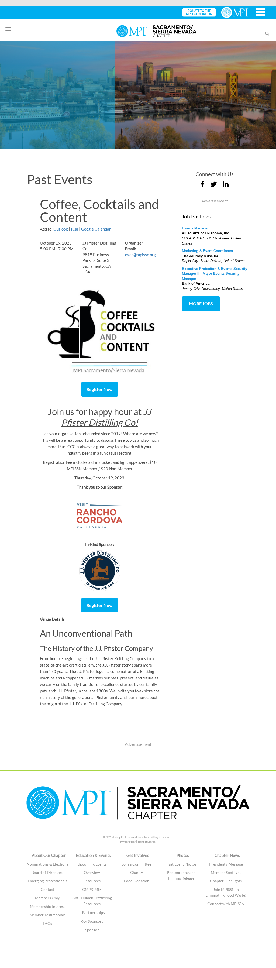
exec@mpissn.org (140, 254)
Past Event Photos (181, 864)
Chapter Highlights (226, 880)
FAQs (47, 923)
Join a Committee (136, 864)
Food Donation (136, 880)
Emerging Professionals (47, 880)
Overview (92, 872)
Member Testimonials (47, 914)
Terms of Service (147, 841)
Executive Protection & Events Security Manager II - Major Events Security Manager (214, 274)
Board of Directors (47, 872)
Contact (47, 889)
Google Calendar (96, 228)
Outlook (60, 228)
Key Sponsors (92, 921)
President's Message (226, 864)
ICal (74, 228)
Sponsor (92, 930)
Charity (136, 872)
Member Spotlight (226, 872)
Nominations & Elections (47, 864)
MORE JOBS (201, 303)
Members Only (47, 897)
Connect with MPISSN (225, 903)
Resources (92, 880)
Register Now (100, 389)
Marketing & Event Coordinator (207, 251)
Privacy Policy (128, 841)
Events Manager (195, 228)
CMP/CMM (92, 889)
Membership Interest (47, 906)
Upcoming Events (91, 864)
